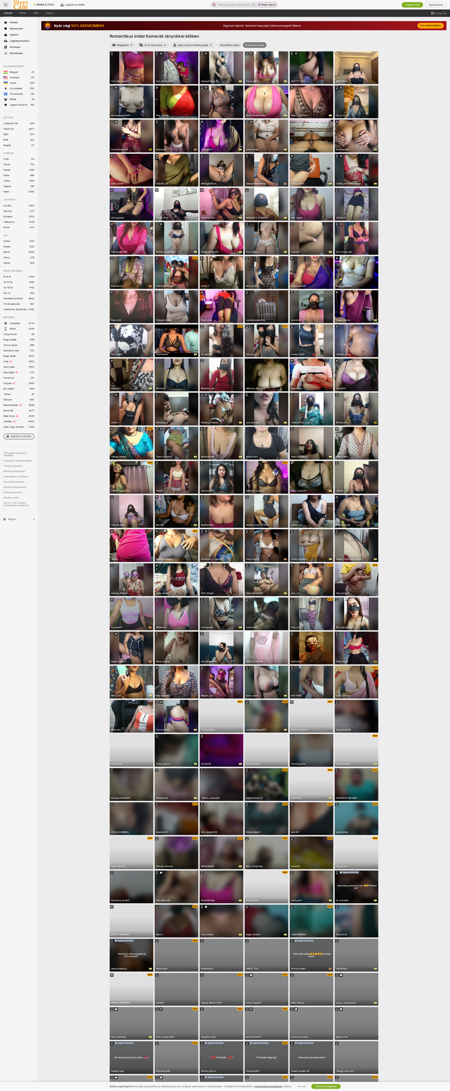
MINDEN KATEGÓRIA (21, 436)
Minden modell (11, 498)
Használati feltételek (14, 482)
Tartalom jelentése (13, 466)
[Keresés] (253, 4)
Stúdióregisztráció (13, 492)
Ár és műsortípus (153, 45)
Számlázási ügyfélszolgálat (18, 461)
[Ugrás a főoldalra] (20, 5)
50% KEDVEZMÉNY (430, 25)
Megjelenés (123, 45)
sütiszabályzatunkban (268, 1086)
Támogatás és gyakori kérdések (15, 454)
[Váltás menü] (5, 5)
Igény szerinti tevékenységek (193, 45)
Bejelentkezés (436, 5)
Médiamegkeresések (14, 471)
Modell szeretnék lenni (15, 487)
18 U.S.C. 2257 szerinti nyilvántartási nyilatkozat (16, 504)
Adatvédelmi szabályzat (16, 476)
